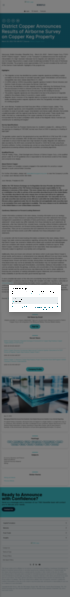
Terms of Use (47, 294)
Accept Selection (35, 308)
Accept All (18, 308)
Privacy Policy (35, 294)
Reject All (52, 308)
